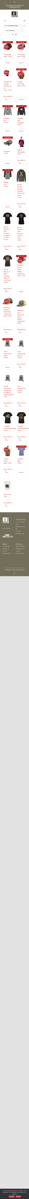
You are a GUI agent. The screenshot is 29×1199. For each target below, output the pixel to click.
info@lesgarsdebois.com (14, 7)
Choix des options (20, 205)
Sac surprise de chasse (21, 388)
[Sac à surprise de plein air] (21, 343)
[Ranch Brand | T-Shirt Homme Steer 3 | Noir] (21, 218)
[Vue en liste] (15, 34)
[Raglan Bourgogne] (21, 142)
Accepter (11, 1196)
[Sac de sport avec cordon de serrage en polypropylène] (7, 378)
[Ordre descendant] (24, 25)
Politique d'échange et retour (18, 569)
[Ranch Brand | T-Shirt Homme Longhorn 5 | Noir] (7, 218)
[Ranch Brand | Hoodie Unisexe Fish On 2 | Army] (21, 175)
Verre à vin (7, 494)
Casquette (7, 54)
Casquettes (21, 54)
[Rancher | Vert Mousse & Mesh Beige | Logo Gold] (21, 302)
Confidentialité (7, 569)
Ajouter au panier (6, 98)
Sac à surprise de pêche (7, 353)
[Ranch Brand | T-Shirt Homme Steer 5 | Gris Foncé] (7, 261)
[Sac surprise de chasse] (21, 378)
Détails (8, 62)
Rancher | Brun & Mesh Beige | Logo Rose (21, 269)
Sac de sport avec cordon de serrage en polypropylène (9, 390)
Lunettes (7, 151)
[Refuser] (27, 1194)
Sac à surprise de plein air (21, 353)
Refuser (18, 1196)
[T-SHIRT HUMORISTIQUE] (7, 418)
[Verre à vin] (7, 485)
